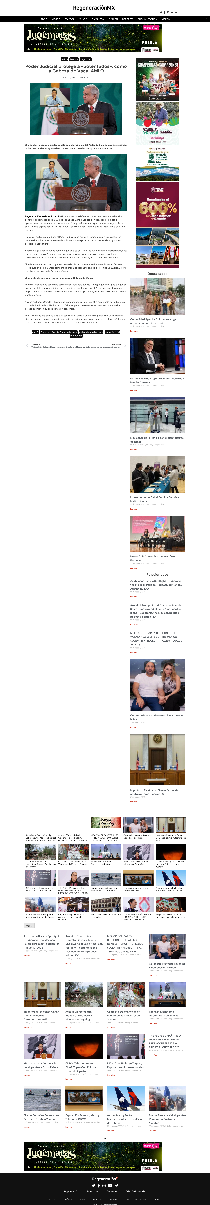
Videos (166, 19)
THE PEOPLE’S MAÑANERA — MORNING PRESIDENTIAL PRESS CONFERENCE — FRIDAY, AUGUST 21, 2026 (73, 890)
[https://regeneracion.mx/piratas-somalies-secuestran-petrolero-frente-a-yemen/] (105, 880)
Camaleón (98, 19)
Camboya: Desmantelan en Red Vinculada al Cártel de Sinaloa (73, 863)
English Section (147, 19)
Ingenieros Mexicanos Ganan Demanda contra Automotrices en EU (171, 837)
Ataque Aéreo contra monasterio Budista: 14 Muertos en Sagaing (41, 864)
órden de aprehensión (91, 332)
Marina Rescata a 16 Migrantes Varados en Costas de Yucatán (40, 915)
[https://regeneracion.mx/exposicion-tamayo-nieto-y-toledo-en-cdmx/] (137, 880)
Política (69, 19)
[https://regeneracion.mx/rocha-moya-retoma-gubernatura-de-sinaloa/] (105, 854)
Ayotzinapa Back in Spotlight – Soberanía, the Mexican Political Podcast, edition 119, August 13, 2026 (156, 584)
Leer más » (134, 331)
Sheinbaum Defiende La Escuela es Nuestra (106, 915)
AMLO (64, 59)
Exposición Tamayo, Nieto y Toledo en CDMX (136, 889)
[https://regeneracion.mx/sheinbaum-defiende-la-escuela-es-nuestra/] (105, 907)
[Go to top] (204, 1199)
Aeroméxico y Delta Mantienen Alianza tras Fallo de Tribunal (170, 889)
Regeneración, (33, 216)
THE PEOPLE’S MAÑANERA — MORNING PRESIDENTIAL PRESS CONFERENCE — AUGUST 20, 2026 (137, 916)
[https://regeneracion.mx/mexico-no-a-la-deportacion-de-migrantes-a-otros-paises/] (137, 854)
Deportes (127, 19)
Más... (29, 925)
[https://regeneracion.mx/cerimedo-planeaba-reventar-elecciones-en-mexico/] (137, 828)
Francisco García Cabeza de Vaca (59, 332)
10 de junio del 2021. (52, 216)
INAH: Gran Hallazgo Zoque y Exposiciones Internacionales (39, 889)
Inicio (44, 19)
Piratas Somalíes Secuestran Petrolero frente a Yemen (104, 889)
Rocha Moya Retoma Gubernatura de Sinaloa (102, 863)
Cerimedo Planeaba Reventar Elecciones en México (137, 836)
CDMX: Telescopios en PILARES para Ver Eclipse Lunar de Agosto (171, 864)
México (56, 19)
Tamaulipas (76, 335)
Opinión (113, 19)
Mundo (83, 19)
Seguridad (85, 59)
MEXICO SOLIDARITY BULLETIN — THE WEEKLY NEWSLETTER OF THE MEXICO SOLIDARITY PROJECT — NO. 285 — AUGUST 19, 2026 (105, 837)
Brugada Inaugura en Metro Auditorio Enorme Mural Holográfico (71, 916)
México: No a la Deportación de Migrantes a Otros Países (138, 863)
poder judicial (112, 332)
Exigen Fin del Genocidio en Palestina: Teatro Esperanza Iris (170, 915)
